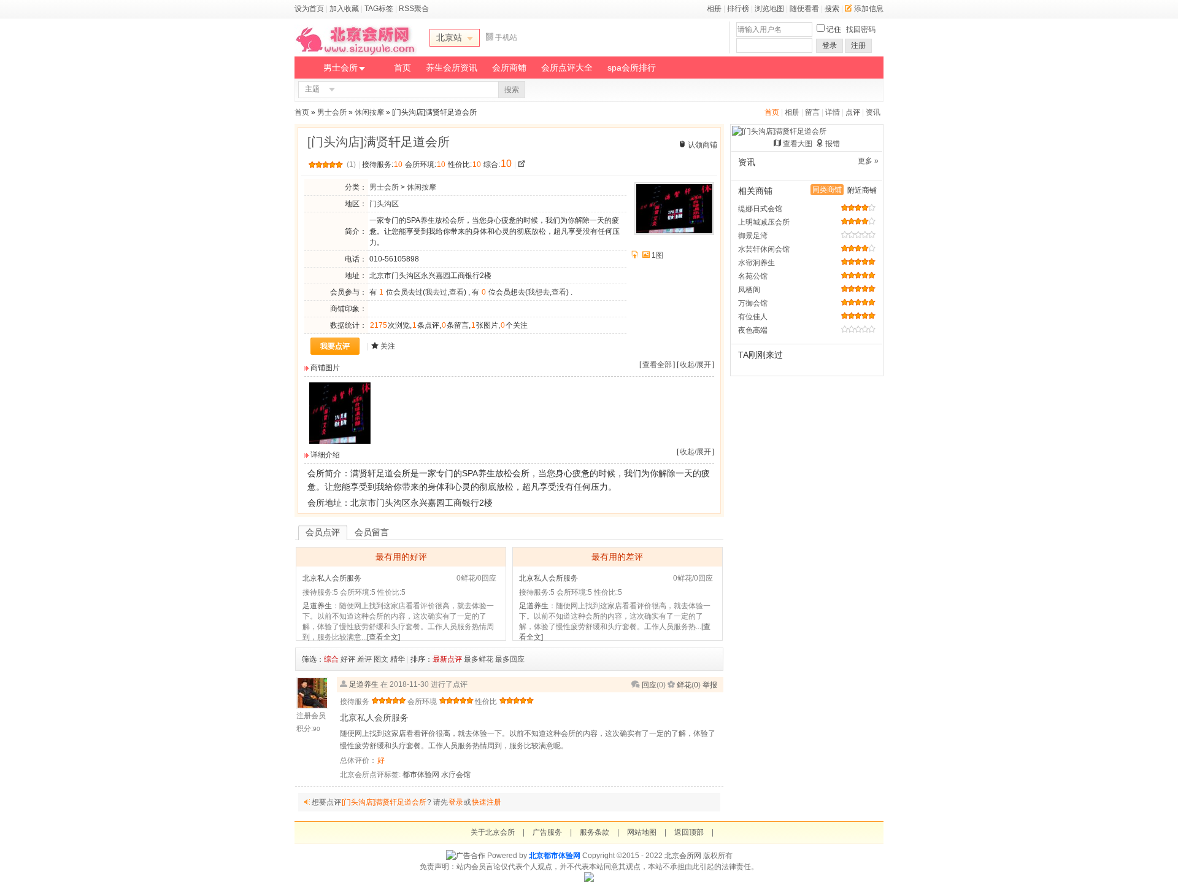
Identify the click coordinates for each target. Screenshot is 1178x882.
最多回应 (510, 659)
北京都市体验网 (554, 855)
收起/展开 (695, 364)
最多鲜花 (478, 659)
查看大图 (797, 143)
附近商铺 (862, 190)
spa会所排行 (631, 67)
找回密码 (861, 29)
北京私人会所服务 (331, 578)
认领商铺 (702, 145)
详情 (832, 112)
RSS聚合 (414, 8)
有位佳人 (753, 316)
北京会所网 (682, 855)
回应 (649, 685)
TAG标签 (378, 8)
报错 (832, 143)
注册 (858, 45)
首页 (402, 67)
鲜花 (684, 685)
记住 (833, 29)
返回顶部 (689, 832)
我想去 (539, 292)
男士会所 (340, 67)
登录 (829, 45)
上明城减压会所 (764, 222)
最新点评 (447, 659)
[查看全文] (383, 637)
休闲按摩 (369, 112)
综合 (331, 659)
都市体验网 (420, 774)
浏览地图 (769, 8)
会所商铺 (509, 67)
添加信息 (869, 8)
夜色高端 (753, 330)
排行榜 (738, 8)
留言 (812, 112)
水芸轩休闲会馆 (764, 249)
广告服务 (547, 832)
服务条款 (594, 832)
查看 (456, 292)
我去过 (436, 292)
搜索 (832, 8)
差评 (364, 659)
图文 (381, 659)
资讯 (873, 112)
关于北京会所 (493, 832)
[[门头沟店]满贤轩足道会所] (340, 441)
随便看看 (804, 8)
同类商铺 (827, 189)
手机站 (506, 37)
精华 (397, 659)
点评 (852, 112)
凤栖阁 (749, 289)
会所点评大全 (567, 67)
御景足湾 (753, 235)
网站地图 (641, 832)
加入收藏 (344, 8)
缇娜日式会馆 (760, 208)
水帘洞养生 (756, 262)
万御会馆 (753, 303)
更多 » (868, 161)
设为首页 (309, 8)
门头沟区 (384, 203)
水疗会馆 (456, 774)
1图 (657, 255)
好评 (348, 659)
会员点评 (323, 532)
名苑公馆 (753, 276)
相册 (714, 8)
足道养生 (317, 606)
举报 (710, 685)
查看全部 (657, 364)
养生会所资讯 (451, 67)
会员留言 (372, 532)
